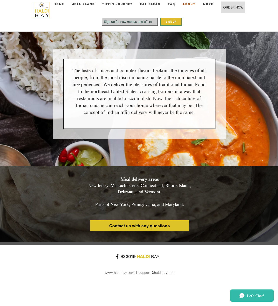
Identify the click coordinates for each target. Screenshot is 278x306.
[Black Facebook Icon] (117, 257)
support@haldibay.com (156, 273)
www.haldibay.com (119, 273)
